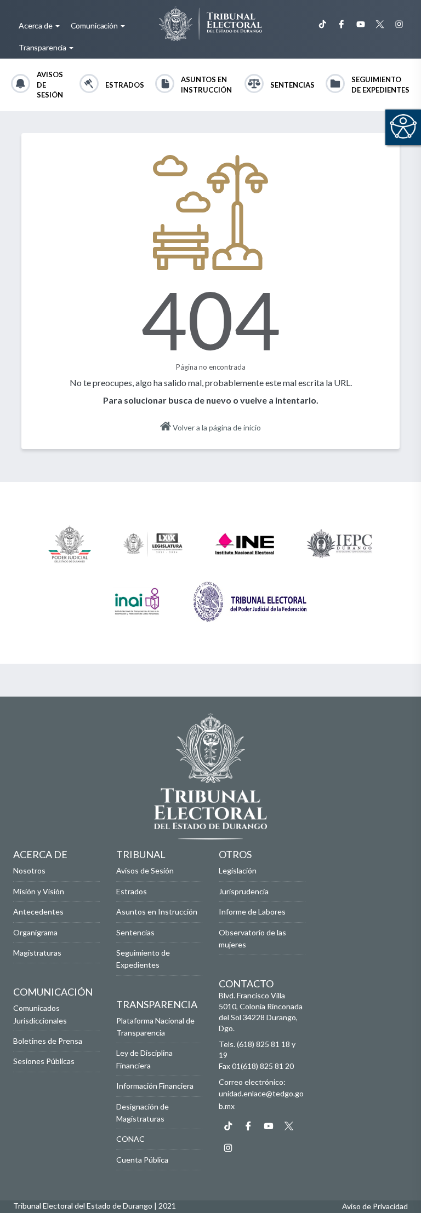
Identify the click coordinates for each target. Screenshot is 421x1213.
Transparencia (43, 47)
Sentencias (292, 85)
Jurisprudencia (244, 891)
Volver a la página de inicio (216, 427)
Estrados (124, 85)
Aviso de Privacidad (375, 1206)
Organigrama (35, 932)
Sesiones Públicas (44, 1061)
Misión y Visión (38, 891)
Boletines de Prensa (47, 1040)
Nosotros (29, 870)
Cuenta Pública (142, 1159)
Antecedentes (38, 911)
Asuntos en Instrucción (206, 84)
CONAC (130, 1138)
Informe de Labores (252, 911)
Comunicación (95, 25)
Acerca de (36, 25)
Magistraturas (37, 952)
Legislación (238, 870)
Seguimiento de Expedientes (380, 84)
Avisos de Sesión (50, 84)
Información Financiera (155, 1085)
